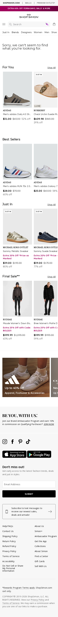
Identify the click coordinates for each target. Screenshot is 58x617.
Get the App (41, 541)
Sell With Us (41, 566)
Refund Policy (9, 546)
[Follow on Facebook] (12, 443)
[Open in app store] (14, 457)
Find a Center (41, 556)
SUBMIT (29, 494)
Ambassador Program (46, 536)
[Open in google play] (39, 457)
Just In (5, 32)
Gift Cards (40, 561)
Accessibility (8, 561)
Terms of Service (10, 556)
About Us (39, 526)
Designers (26, 32)
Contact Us (8, 531)
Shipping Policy (9, 536)
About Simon (41, 551)
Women (38, 32)
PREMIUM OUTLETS (46, 2)
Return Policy (9, 541)
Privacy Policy (9, 551)
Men (46, 32)
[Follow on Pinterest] (20, 443)
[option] (18, 101)
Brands (15, 32)
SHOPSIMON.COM (11, 2)
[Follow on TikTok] (28, 443)
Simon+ (38, 531)
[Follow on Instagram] (5, 443)
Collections (40, 546)
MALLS (28, 2)
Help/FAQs (7, 526)
